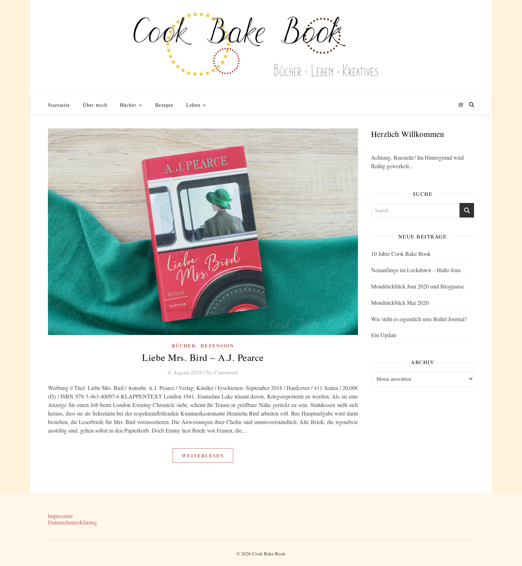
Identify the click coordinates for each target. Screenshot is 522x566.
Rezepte (164, 105)
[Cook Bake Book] (261, 48)
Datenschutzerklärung (72, 522)
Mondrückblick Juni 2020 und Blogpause (417, 286)
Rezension (217, 345)
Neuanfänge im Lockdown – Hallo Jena (416, 270)
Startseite (59, 105)
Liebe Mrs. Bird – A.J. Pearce (203, 357)
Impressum (60, 516)
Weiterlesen (203, 455)
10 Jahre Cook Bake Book (401, 253)
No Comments (222, 372)
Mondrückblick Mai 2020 (400, 302)
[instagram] (461, 105)
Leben (193, 105)
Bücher (128, 105)
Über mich (95, 105)
